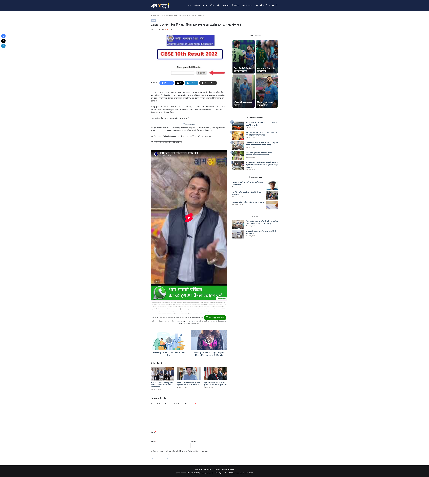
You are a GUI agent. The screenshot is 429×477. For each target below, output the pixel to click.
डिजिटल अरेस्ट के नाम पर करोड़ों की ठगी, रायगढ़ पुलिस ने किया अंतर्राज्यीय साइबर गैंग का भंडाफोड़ (262, 143)
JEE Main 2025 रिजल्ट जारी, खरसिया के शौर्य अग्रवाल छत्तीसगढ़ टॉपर (248, 183)
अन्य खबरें (259, 5)
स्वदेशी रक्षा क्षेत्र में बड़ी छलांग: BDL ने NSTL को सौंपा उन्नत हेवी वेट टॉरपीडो (261, 123)
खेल (218, 5)
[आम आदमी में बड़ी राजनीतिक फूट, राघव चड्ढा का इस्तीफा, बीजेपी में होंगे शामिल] (188, 373)
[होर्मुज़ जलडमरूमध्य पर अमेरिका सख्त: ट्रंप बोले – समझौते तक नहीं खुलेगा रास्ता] (215, 373)
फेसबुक (179, 321)
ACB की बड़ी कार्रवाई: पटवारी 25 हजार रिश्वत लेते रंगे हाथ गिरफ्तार (261, 232)
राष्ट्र (204, 5)
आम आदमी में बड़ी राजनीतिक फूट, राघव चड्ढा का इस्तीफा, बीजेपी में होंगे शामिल (188, 383)
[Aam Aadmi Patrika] (160, 5)
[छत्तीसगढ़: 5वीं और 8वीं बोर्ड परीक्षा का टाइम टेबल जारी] (272, 205)
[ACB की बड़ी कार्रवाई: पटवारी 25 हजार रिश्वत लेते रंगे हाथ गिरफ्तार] (238, 234)
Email (153, 441)
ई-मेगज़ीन (235, 5)
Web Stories (247, 5)
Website (193, 441)
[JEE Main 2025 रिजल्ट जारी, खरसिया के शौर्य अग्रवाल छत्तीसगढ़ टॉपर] (272, 185)
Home (154, 15)
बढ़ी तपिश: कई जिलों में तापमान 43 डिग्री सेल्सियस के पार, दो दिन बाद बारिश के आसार (261, 133)
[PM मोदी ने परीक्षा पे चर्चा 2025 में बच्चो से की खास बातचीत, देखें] (272, 195)
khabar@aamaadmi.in (207, 473)
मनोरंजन (226, 5)
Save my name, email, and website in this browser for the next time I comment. (180, 451)
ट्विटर (191, 321)
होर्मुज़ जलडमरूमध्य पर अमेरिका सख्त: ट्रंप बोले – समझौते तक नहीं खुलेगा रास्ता (215, 383)
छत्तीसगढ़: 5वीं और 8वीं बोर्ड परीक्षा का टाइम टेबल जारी (248, 202)
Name (153, 432)
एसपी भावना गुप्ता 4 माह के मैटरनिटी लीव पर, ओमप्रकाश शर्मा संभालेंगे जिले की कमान (259, 153)
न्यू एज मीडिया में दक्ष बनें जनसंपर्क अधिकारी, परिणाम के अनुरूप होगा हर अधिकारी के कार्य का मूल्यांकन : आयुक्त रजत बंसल (262, 164)
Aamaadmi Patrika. (228, 469)
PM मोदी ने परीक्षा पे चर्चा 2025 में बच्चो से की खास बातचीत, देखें (246, 193)
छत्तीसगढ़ (197, 5)
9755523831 (195, 473)
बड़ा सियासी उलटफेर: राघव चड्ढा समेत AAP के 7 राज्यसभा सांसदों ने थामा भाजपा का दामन (162, 384)
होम (189, 5)
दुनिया (212, 5)
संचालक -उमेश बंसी (181, 473)
